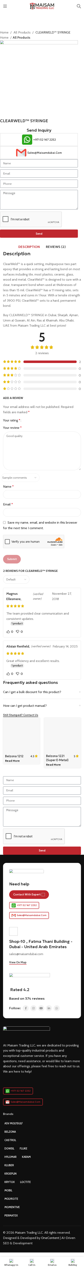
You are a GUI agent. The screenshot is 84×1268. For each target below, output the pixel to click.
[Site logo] (42, 6)
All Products (22, 32)
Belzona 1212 (14, 756)
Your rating (11, 420)
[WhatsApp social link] (57, 1008)
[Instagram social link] (33, 1008)
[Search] (79, 6)
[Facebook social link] (26, 1008)
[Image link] (26, 1032)
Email (8, 504)
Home (4, 32)
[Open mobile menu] (5, 6)
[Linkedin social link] (49, 1008)
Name (8, 486)
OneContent (50, 1238)
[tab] (29, 246)
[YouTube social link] (41, 1008)
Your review (12, 428)
